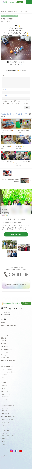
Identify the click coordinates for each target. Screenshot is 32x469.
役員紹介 (4, 388)
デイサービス (5, 402)
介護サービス (4, 391)
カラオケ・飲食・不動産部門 (8, 325)
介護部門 (3, 322)
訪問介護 (4, 411)
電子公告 (3, 355)
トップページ (4, 335)
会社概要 (3, 382)
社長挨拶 (4, 377)
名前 (4, 90)
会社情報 (4, 385)
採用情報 (3, 343)
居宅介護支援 (5, 413)
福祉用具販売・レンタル (8, 436)
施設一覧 (3, 338)
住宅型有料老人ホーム (7, 397)
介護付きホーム (6, 394)
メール (4, 95)
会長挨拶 (4, 374)
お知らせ (3, 341)
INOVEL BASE (5, 358)
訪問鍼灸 (4, 438)
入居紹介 (4, 444)
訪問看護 (4, 433)
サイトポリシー (5, 352)
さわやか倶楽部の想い (7, 369)
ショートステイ (6, 408)
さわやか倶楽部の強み (7, 372)
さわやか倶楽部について (7, 366)
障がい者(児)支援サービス (8, 417)
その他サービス (5, 430)
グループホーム (6, 399)
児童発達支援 (5, 422)
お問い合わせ (4, 346)
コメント (5, 75)
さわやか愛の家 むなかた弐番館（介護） (9, 16)
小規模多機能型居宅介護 (8, 405)
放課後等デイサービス (7, 419)
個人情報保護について (7, 349)
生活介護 (4, 425)
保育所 (3, 441)
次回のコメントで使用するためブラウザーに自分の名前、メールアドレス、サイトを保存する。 (15, 103)
